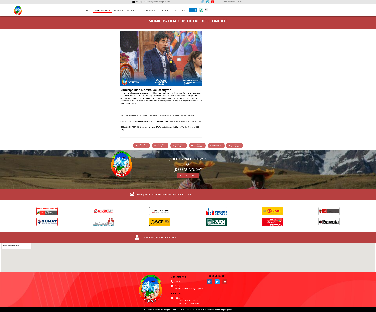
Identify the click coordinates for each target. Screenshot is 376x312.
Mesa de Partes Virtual (232, 1)
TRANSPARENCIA (149, 10)
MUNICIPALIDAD (101, 10)
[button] (206, 9)
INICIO (88, 10)
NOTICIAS (165, 10)
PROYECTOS (131, 10)
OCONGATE (118, 10)
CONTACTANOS (179, 10)
